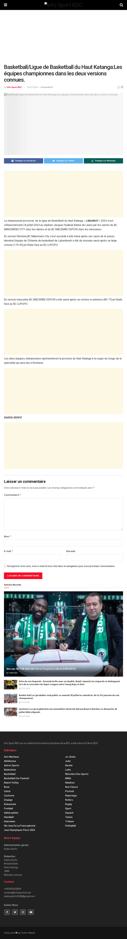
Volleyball (70, 825)
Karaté (68, 765)
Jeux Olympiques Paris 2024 (19, 830)
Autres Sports (11, 765)
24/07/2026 (25, 716)
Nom (7, 536)
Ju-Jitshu (70, 756)
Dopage (8, 800)
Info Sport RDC (14, 87)
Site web (70, 551)
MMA (68, 778)
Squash (69, 812)
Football (8, 808)
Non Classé (71, 787)
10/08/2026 (13, 673)
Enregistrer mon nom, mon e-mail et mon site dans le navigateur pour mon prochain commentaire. (61, 566)
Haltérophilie (11, 812)
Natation (70, 782)
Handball (9, 817)
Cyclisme (9, 795)
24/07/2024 (32, 87)
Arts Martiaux (11, 756)
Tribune (69, 821)
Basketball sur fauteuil (16, 778)
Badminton (10, 769)
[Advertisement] (63, 39)
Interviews (9, 821)
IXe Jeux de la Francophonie (19, 825)
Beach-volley (11, 782)
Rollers (69, 800)
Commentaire (12, 494)
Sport (68, 808)
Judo (68, 761)
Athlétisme (10, 761)
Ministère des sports (76, 774)
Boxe (6, 787)
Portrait (69, 791)
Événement (10, 804)
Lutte (68, 769)
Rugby (68, 804)
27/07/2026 (25, 688)
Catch (7, 791)
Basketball (47, 87)
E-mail (8, 551)
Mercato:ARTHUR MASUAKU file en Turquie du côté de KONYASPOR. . (41, 669)
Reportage (71, 795)
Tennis (69, 817)
